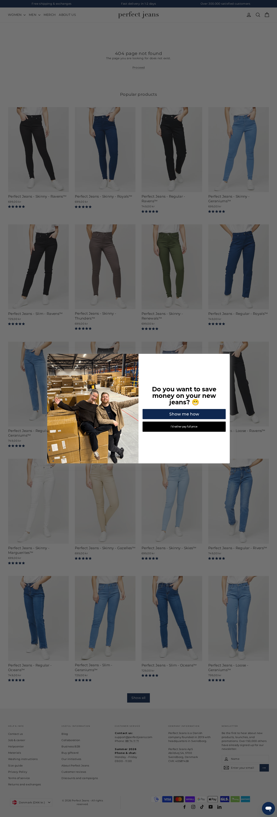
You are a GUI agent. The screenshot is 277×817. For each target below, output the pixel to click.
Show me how (184, 414)
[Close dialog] (226, 357)
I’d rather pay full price (184, 426)
